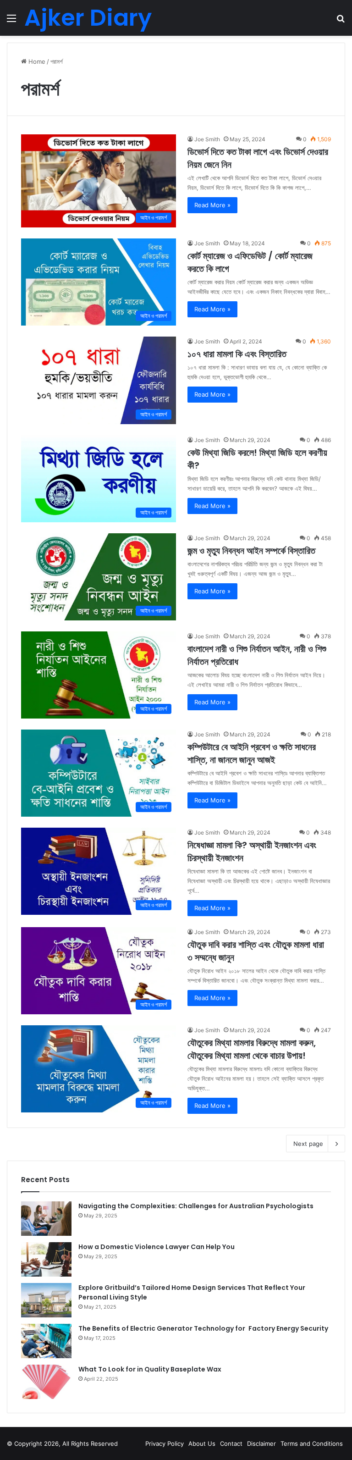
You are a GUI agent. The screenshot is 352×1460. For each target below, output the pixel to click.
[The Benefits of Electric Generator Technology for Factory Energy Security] (46, 1341)
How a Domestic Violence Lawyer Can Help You (156, 1246)
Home (36, 61)
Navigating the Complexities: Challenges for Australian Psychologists (196, 1206)
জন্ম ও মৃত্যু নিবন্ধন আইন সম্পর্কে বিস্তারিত (251, 550)
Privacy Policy (164, 1443)
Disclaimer (261, 1443)
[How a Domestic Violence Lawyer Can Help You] (46, 1259)
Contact (231, 1443)
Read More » (212, 205)
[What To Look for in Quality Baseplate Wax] (46, 1382)
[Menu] (11, 21)
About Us (201, 1443)
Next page (308, 1143)
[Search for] (340, 21)
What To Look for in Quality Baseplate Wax (149, 1369)
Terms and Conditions (311, 1443)
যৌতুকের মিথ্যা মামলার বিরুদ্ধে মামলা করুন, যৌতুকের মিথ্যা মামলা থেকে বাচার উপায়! (251, 1049)
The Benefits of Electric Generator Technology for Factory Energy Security (203, 1328)
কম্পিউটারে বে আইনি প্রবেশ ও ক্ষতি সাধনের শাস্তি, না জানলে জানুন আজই (251, 753)
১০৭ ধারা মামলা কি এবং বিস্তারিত (236, 354)
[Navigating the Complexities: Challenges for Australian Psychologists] (46, 1218)
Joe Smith (207, 139)
